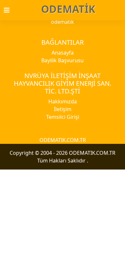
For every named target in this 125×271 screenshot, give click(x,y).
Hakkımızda (62, 101)
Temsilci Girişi (62, 116)
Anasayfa (63, 52)
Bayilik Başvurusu (62, 60)
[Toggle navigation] (10, 10)
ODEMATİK (68, 9)
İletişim (62, 109)
